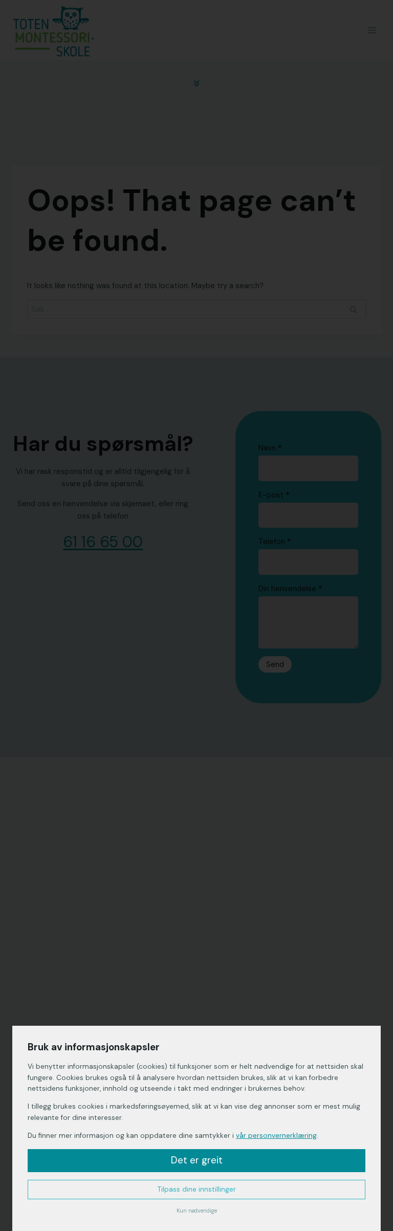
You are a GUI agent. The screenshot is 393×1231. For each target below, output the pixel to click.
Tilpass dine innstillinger (197, 1189)
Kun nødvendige (197, 1210)
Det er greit (197, 1160)
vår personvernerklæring (276, 1135)
